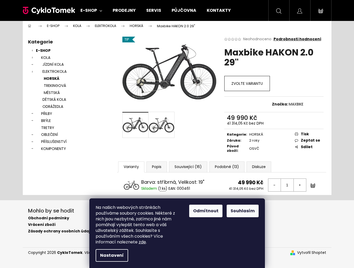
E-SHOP (43, 50)
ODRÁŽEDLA (52, 106)
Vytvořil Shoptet (311, 252)
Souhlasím (243, 211)
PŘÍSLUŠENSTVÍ (54, 141)
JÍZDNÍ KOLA (53, 64)
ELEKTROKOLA (54, 71)
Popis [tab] (156, 166)
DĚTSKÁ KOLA (54, 99)
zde (142, 242)
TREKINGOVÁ (55, 85)
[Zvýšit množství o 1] (299, 185)
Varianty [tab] (131, 166)
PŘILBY (46, 113)
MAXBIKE (296, 104)
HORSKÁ (51, 78)
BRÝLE (46, 120)
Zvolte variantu (247, 83)
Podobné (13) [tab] (227, 166)
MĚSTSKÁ (52, 92)
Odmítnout (206, 211)
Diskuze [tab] (259, 166)
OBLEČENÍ (49, 134)
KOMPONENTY (53, 148)
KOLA (45, 57)
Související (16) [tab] (188, 166)
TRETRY (47, 127)
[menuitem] (91, 10)
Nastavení (112, 255)
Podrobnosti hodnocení (297, 39)
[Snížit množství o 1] (274, 185)
